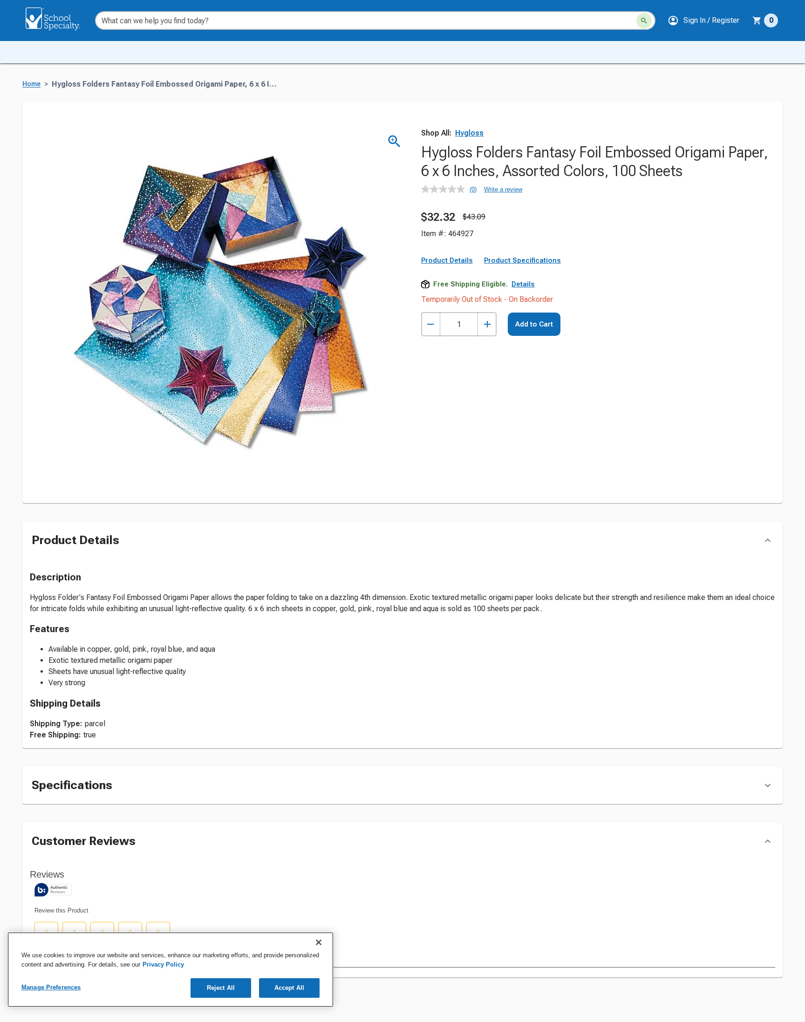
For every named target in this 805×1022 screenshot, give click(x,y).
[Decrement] (430, 324)
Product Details (447, 260)
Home (31, 84)
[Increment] (487, 324)
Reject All (221, 987)
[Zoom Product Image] (394, 141)
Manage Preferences (51, 987)
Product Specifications (522, 260)
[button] (703, 20)
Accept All (289, 987)
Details (523, 284)
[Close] (318, 942)
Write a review (503, 189)
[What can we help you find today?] (644, 20)
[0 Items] (757, 20)
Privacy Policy (163, 964)
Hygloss (469, 133)
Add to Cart (534, 324)
